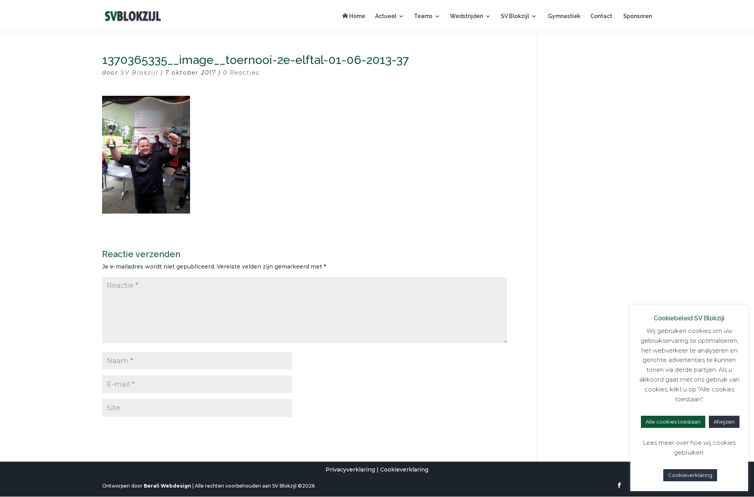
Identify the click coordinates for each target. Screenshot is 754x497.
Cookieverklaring (404, 469)
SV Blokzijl (515, 16)
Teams (423, 16)
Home (356, 16)
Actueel (385, 16)
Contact (601, 16)
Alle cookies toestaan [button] (673, 421)
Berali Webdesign (167, 486)
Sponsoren (637, 16)
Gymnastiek (563, 16)
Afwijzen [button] (724, 421)
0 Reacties (241, 72)
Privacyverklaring (350, 469)
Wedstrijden (466, 16)
